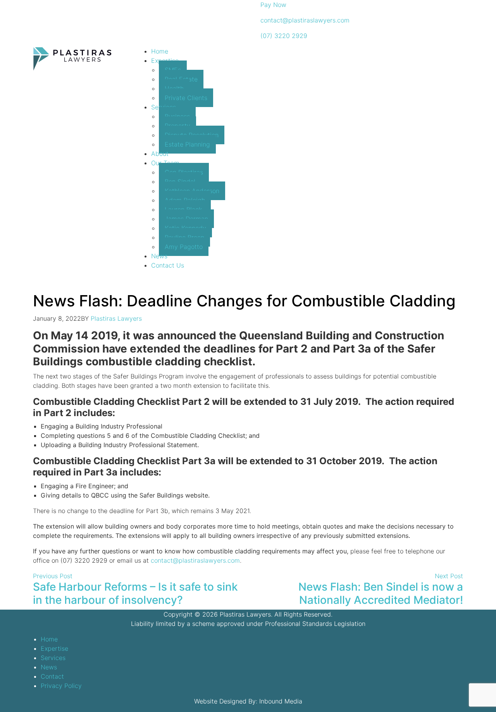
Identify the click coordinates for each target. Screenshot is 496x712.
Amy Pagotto (184, 247)
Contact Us (167, 265)
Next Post (449, 576)
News (159, 256)
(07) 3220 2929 (282, 36)
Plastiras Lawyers (116, 318)
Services (53, 658)
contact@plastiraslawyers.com (304, 20)
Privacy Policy (61, 686)
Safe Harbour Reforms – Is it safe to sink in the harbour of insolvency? (135, 593)
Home (159, 51)
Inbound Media (280, 701)
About (160, 153)
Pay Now (272, 5)
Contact (52, 676)
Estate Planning (187, 144)
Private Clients (186, 98)
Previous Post (52, 576)
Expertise (54, 648)
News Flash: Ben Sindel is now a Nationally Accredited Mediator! (380, 593)
